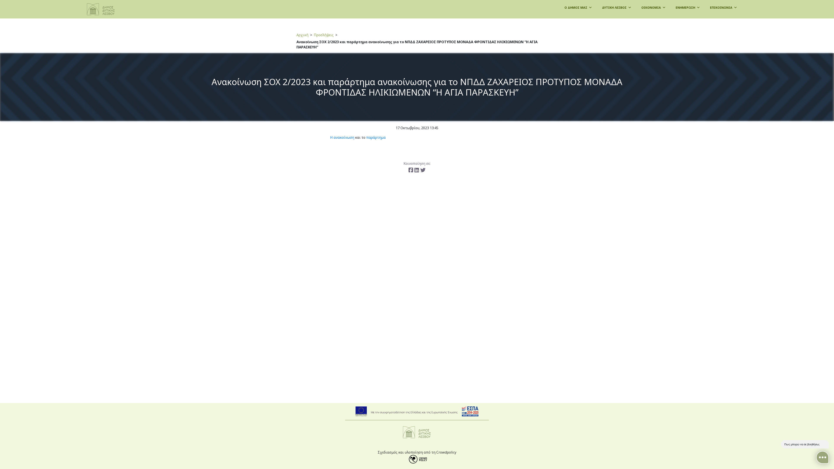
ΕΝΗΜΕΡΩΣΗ (686, 7)
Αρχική (302, 35)
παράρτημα (376, 137)
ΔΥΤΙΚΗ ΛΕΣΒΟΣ (614, 7)
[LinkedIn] (417, 169)
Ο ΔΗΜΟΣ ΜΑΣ (576, 7)
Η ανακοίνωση (342, 137)
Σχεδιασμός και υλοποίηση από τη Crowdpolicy (417, 452)
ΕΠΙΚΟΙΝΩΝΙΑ (721, 7)
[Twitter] (422, 169)
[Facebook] (411, 169)
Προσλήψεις (324, 35)
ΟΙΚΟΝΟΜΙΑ (651, 7)
